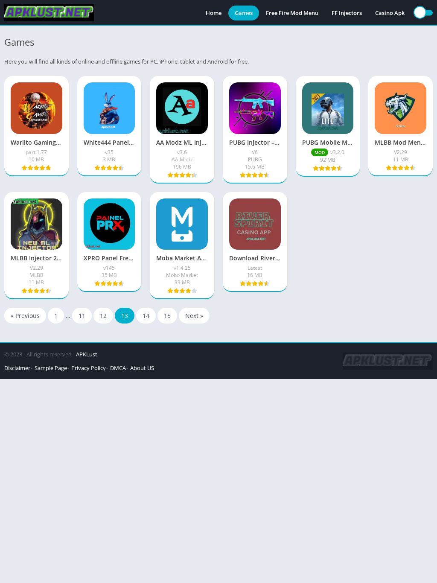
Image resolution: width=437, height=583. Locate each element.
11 (82, 316)
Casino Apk (390, 13)
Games (244, 13)
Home (213, 13)
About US (142, 368)
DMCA (118, 368)
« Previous (25, 316)
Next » (194, 316)
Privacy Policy (88, 368)
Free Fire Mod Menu (292, 13)
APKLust (86, 354)
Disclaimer (17, 368)
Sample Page (51, 368)
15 (167, 316)
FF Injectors (347, 13)
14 (146, 316)
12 (103, 316)
